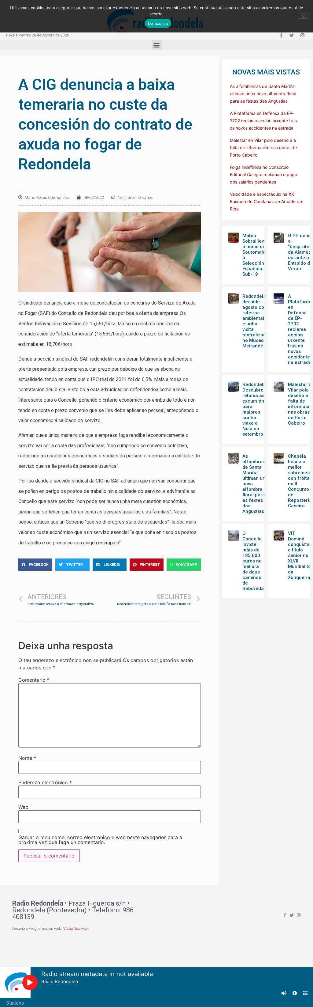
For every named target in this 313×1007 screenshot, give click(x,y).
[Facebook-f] (280, 35)
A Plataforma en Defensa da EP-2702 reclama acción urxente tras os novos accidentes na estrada (263, 121)
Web (23, 806)
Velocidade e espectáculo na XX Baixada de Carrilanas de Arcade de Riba (266, 201)
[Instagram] (302, 35)
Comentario (34, 679)
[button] (157, 45)
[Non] (303, 16)
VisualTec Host (76, 928)
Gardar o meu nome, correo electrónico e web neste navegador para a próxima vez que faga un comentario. (100, 840)
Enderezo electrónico (45, 782)
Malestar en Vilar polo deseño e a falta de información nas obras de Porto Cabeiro (263, 147)
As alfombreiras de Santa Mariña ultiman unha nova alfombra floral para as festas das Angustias (263, 94)
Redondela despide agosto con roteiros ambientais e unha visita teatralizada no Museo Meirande (255, 321)
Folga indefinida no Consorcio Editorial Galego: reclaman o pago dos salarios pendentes (263, 174)
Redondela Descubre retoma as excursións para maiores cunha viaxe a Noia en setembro (254, 409)
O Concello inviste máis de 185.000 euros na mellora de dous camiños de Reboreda (253, 561)
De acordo (158, 23)
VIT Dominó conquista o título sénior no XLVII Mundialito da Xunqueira (299, 555)
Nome (27, 757)
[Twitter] (291, 35)
